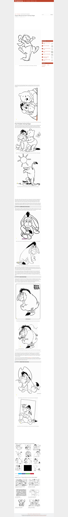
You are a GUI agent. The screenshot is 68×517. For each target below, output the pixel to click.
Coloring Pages (17, 487)
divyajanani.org (19, 1)
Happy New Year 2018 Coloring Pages (20, 486)
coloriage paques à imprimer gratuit (38, 515)
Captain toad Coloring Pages (18, 507)
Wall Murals (43, 66)
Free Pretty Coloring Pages (31, 486)
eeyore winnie (17, 475)
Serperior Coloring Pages (31, 507)
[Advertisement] (34, 8)
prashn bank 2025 (44, 515)
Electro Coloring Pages (46, 45)
